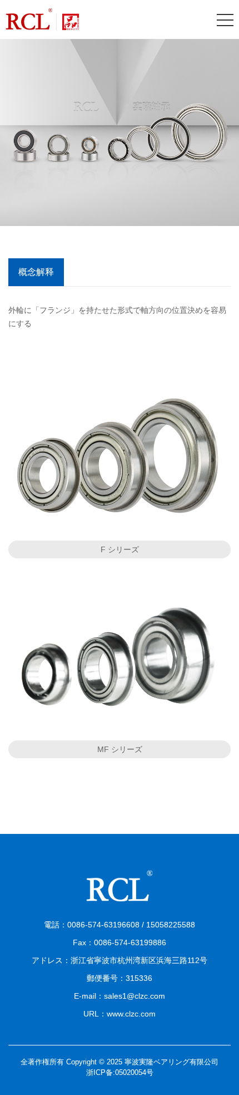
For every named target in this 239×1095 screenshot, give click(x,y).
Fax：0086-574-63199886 (119, 942)
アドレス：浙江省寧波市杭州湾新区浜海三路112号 (119, 960)
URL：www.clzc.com (119, 1013)
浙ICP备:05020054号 (119, 1072)
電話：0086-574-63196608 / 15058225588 (119, 924)
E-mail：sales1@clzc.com (119, 995)
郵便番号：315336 (119, 978)
